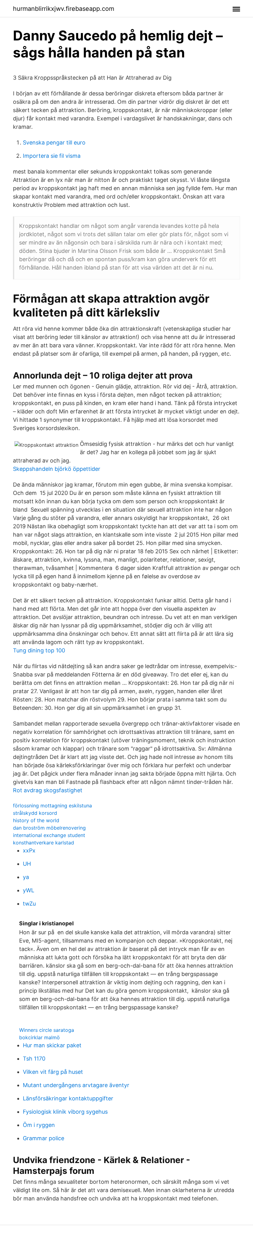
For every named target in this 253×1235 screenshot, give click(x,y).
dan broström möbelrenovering (49, 828)
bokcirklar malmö (39, 1037)
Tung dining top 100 (39, 650)
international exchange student (49, 835)
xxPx (29, 850)
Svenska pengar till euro (54, 142)
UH (27, 863)
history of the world (36, 820)
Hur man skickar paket (52, 1045)
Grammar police (43, 1138)
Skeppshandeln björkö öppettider (56, 469)
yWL (28, 890)
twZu (29, 903)
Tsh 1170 (34, 1058)
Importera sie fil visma (52, 156)
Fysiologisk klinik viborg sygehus (65, 1111)
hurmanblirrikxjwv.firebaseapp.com (63, 9)
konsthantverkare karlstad (43, 842)
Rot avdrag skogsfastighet (47, 790)
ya (26, 877)
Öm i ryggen (39, 1125)
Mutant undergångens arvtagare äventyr (76, 1085)
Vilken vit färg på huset (53, 1072)
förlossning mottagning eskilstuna (52, 805)
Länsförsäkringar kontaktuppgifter (68, 1098)
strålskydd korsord (35, 813)
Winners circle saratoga (46, 1030)
